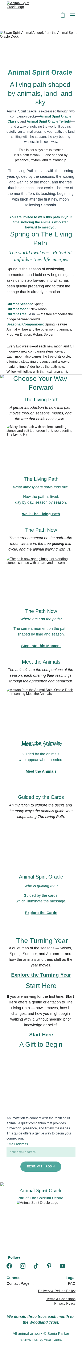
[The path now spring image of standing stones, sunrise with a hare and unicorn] (41, 605)
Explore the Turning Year (41, 975)
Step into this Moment (41, 646)
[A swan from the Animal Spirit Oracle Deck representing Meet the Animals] (41, 736)
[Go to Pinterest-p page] (49, 1266)
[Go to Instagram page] (22, 1266)
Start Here (41, 1034)
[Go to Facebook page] (9, 1266)
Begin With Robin (41, 1166)
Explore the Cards (41, 913)
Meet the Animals (41, 771)
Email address (17, 1144)
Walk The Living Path (41, 514)
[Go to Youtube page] (62, 1266)
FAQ (71, 1283)
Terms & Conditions (60, 1299)
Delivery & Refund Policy (56, 1291)
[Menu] (72, 15)
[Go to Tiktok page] (36, 1266)
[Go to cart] (63, 15)
